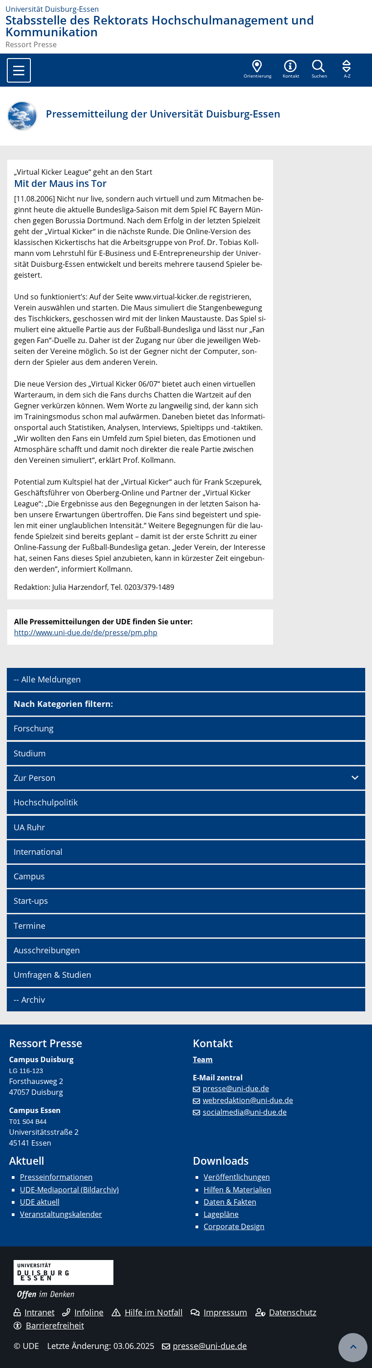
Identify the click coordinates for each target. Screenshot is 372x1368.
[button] (290, 70)
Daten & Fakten (230, 1202)
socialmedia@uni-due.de (245, 1112)
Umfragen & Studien (52, 974)
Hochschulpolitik (46, 802)
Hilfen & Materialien (237, 1190)
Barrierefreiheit (55, 1325)
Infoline (88, 1312)
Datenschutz (292, 1312)
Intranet (39, 1312)
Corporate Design (234, 1226)
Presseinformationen (56, 1177)
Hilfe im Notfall (154, 1312)
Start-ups (31, 900)
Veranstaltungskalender (61, 1214)
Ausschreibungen (47, 950)
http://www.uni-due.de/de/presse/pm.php (85, 632)
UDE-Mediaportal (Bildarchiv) (69, 1190)
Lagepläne (221, 1214)
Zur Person (34, 777)
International (38, 851)
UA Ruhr (29, 827)
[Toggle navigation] (19, 70)
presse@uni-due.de (236, 1088)
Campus (29, 876)
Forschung (34, 728)
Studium (30, 753)
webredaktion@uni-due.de (248, 1100)
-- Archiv (29, 999)
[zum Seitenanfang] (352, 1347)
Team (203, 1059)
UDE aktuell (39, 1202)
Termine (29, 925)
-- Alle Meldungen (47, 679)
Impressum (225, 1312)
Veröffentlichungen (237, 1177)
